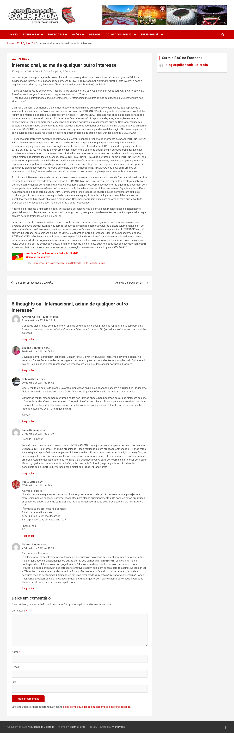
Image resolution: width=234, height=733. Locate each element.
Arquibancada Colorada (41, 726)
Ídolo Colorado (73, 263)
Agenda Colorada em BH (129, 282)
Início (14, 34)
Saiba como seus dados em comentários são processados (96, 706)
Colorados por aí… (119, 34)
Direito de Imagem (55, 263)
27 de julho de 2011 (22, 71)
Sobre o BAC (31, 34)
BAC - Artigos (20, 59)
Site (14, 682)
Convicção (38, 263)
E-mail (16, 666)
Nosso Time (56, 34)
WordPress (118, 726)
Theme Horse (77, 726)
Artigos (95, 34)
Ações (76, 34)
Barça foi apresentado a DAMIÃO (34, 282)
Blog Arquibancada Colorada (186, 65)
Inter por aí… (150, 34)
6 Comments (70, 71)
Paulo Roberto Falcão (93, 263)
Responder (28, 339)
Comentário (19, 610)
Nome (16, 651)
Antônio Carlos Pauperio (48, 71)
